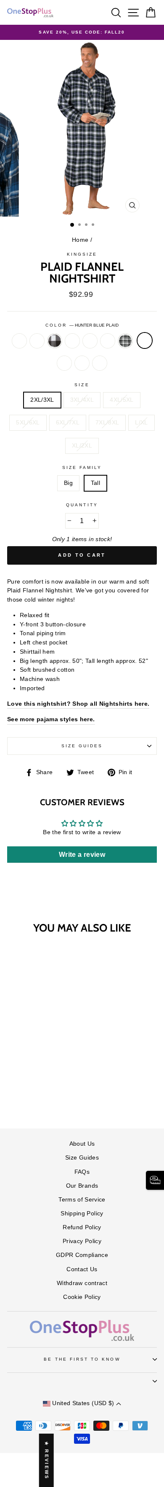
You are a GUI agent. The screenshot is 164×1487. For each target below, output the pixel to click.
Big (68, 483)
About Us (82, 1144)
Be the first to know (82, 1359)
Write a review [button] (82, 854)
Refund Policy (82, 1227)
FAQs (82, 1172)
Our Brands (82, 1186)
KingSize (82, 254)
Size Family (82, 467)
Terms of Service (81, 1199)
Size (81, 384)
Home (80, 240)
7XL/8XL (107, 422)
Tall (95, 483)
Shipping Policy (82, 1213)
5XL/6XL (28, 422)
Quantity (82, 505)
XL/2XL (82, 445)
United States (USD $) (83, 1403)
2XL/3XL (42, 400)
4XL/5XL (121, 400)
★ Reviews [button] (46, 1460)
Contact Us (81, 1269)
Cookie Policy (82, 1297)
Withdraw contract (82, 1283)
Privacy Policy (82, 1241)
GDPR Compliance (82, 1255)
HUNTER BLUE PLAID (145, 340)
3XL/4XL (82, 400)
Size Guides (82, 746)
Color (82, 325)
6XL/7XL (67, 422)
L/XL (141, 422)
